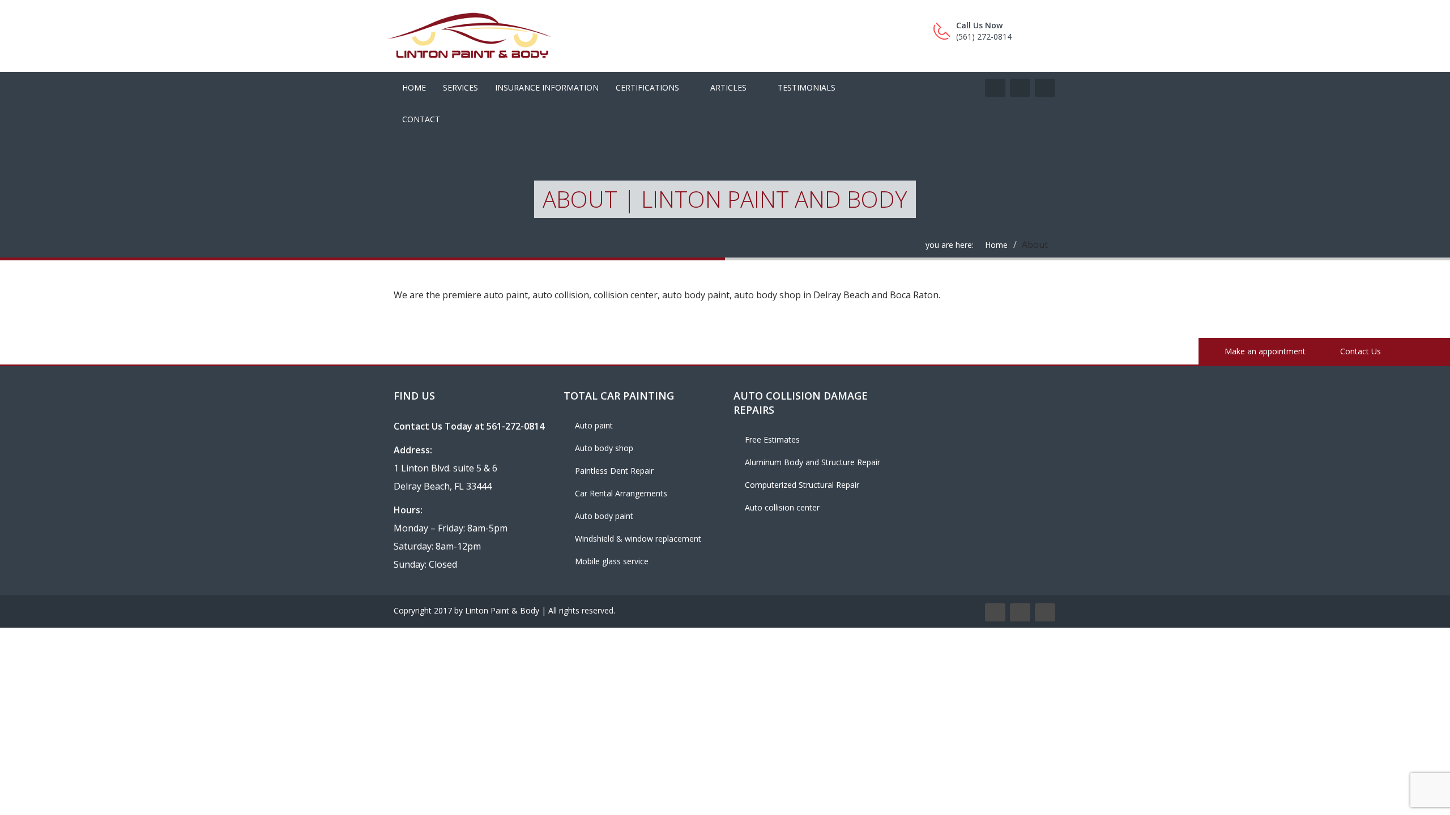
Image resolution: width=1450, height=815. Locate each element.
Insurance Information (547, 87)
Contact (421, 119)
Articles (728, 87)
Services (460, 87)
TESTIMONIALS (806, 87)
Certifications (647, 87)
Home (414, 87)
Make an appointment (1264, 351)
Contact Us (1359, 351)
